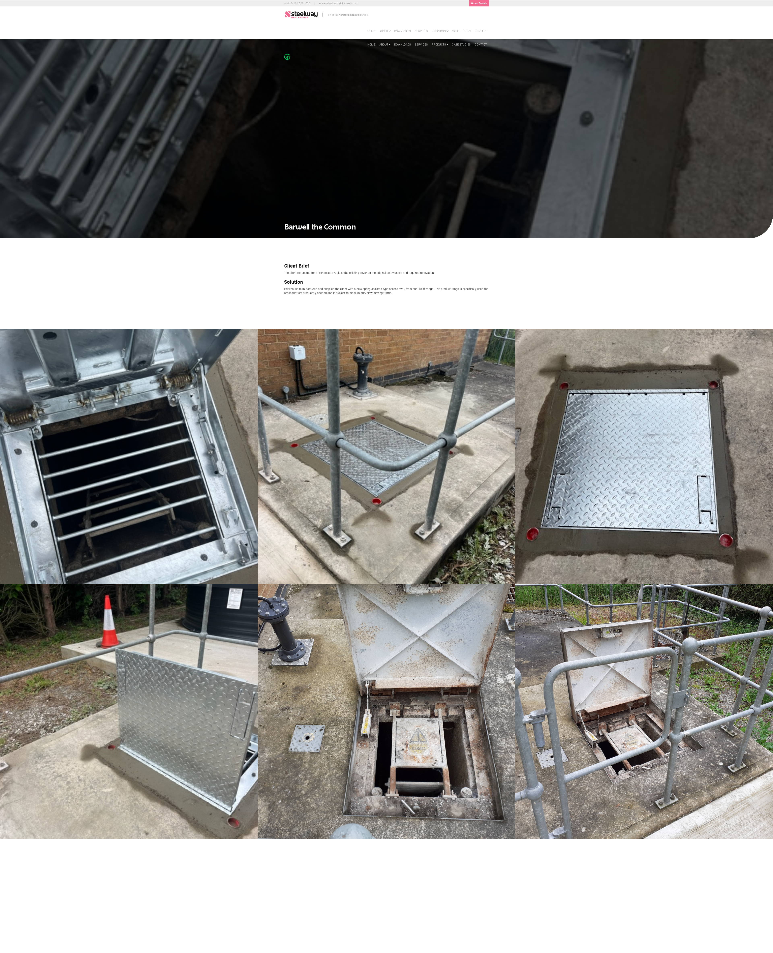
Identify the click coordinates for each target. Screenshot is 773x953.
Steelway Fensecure (400, 918)
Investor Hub (447, 918)
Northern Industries (399, 911)
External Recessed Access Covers (355, 932)
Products (291, 915)
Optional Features (347, 945)
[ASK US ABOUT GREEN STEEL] (288, 57)
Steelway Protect (398, 921)
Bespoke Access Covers (350, 918)
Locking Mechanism (348, 942)
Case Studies (461, 31)
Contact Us (446, 921)
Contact (481, 31)
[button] (384, 31)
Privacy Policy (447, 911)
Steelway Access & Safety (403, 925)
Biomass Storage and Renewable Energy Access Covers (359, 913)
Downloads (402, 31)
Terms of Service (449, 915)
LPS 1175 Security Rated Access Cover (358, 921)
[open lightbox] (129, 456)
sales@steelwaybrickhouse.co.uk (418, 869)
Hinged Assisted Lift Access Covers (356, 928)
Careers (290, 925)
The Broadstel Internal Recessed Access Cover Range (359, 937)
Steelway (394, 915)
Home (371, 31)
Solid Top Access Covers (350, 925)
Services (421, 31)
